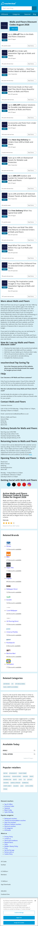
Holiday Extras (16, 776)
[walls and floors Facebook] (9, 484)
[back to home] (8, 3)
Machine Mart (11, 653)
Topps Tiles (10, 568)
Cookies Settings (19, 912)
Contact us (7, 838)
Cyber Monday (8, 812)
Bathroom (6, 684)
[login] (9, 523)
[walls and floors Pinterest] (24, 484)
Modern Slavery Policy (11, 846)
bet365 (5, 773)
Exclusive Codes (9, 806)
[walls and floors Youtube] (19, 484)
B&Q (7, 557)
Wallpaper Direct (12, 589)
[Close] (35, 901)
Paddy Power (22, 773)
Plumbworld (10, 643)
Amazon (25, 776)
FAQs (6, 844)
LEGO (22, 786)
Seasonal (27, 14)
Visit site (6, 520)
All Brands (7, 830)
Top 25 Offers (8, 804)
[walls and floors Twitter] (14, 484)
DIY (12, 684)
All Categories (8, 828)
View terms (31, 46)
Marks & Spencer (15, 783)
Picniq (5, 789)
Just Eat (29, 779)
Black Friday (8, 810)
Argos (31, 776)
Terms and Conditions (11, 840)
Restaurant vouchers (10, 818)
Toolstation (10, 664)
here (30, 454)
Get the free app (9, 850)
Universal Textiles (12, 632)
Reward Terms (8, 842)
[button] (5, 14)
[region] (19, 912)
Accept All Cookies (19, 922)
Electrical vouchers (10, 826)
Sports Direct (7, 786)
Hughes (8, 578)
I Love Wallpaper (11, 610)
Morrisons (25, 783)
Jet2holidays (13, 773)
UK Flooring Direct (12, 621)
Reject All (19, 917)
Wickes (8, 546)
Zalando (15, 786)
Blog (34, 14)
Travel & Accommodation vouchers (15, 820)
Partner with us (9, 852)
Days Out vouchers (10, 822)
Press (6, 848)
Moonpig (6, 783)
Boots (15, 779)
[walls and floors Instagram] (29, 484)
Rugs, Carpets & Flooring (11, 687)
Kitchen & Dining (20, 684)
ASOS (20, 779)
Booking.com (7, 779)
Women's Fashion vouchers (12, 824)
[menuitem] (5, 14)
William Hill (7, 776)
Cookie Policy (8, 854)
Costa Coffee (29, 786)
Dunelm (9, 600)
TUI (24, 779)
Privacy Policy (8, 836)
